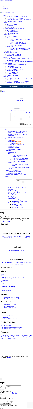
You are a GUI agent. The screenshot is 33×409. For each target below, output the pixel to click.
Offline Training (8, 287)
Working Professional (10, 307)
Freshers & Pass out (9, 306)
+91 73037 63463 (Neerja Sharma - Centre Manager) (16, 236)
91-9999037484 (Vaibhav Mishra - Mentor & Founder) (16, 238)
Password (2, 388)
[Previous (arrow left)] (0, 408)
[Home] (2, 91)
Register (14, 393)
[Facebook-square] (3, 362)
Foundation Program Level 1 (12, 297)
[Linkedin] (12, 362)
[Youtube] (7, 362)
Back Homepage (5, 221)
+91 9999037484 (20, 101)
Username (2, 386)
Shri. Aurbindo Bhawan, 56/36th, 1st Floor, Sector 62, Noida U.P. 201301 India (16, 263)
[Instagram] (17, 362)
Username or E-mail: (5, 402)
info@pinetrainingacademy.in (17, 110)
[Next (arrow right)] (2, 408)
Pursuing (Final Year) (10, 304)
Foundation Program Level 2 (12, 299)
